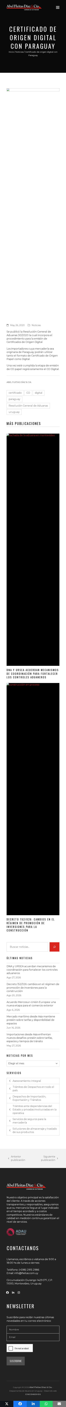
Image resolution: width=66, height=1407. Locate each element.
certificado (15, 392)
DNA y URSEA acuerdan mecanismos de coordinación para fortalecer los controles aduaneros (33, 673)
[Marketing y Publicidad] (33, 1394)
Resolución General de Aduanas (28, 405)
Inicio (11, 52)
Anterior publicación (16, 1158)
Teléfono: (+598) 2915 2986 (23, 1269)
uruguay (14, 412)
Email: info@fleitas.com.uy (22, 1273)
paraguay (14, 399)
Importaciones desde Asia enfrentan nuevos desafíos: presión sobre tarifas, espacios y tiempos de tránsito (29, 1038)
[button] (57, 7)
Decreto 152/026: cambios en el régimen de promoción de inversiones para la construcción (31, 924)
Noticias (19, 52)
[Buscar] (54, 947)
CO (28, 392)
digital (38, 392)
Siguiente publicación (43, 1158)
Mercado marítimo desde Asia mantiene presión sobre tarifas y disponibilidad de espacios (31, 1020)
